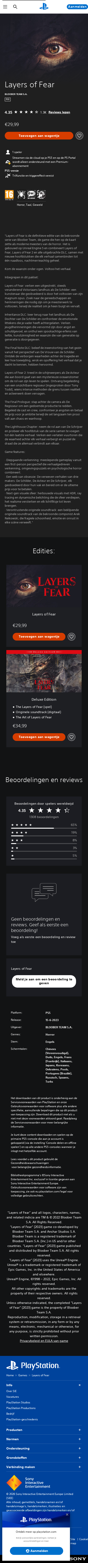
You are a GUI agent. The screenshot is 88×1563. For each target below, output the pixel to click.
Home (10, 1375)
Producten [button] (14, 1430)
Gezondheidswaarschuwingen (30, 1163)
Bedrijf (10, 1414)
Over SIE (11, 1391)
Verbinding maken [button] (20, 1467)
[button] (44, 981)
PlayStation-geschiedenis (22, 1419)
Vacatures (12, 1397)
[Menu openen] (5, 7)
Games (22, 1375)
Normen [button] (12, 1439)
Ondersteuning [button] (18, 1448)
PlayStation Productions (21, 1408)
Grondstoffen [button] (16, 1458)
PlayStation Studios (18, 1402)
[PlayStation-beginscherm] (44, 7)
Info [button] (9, 1385)
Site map (73, 1541)
